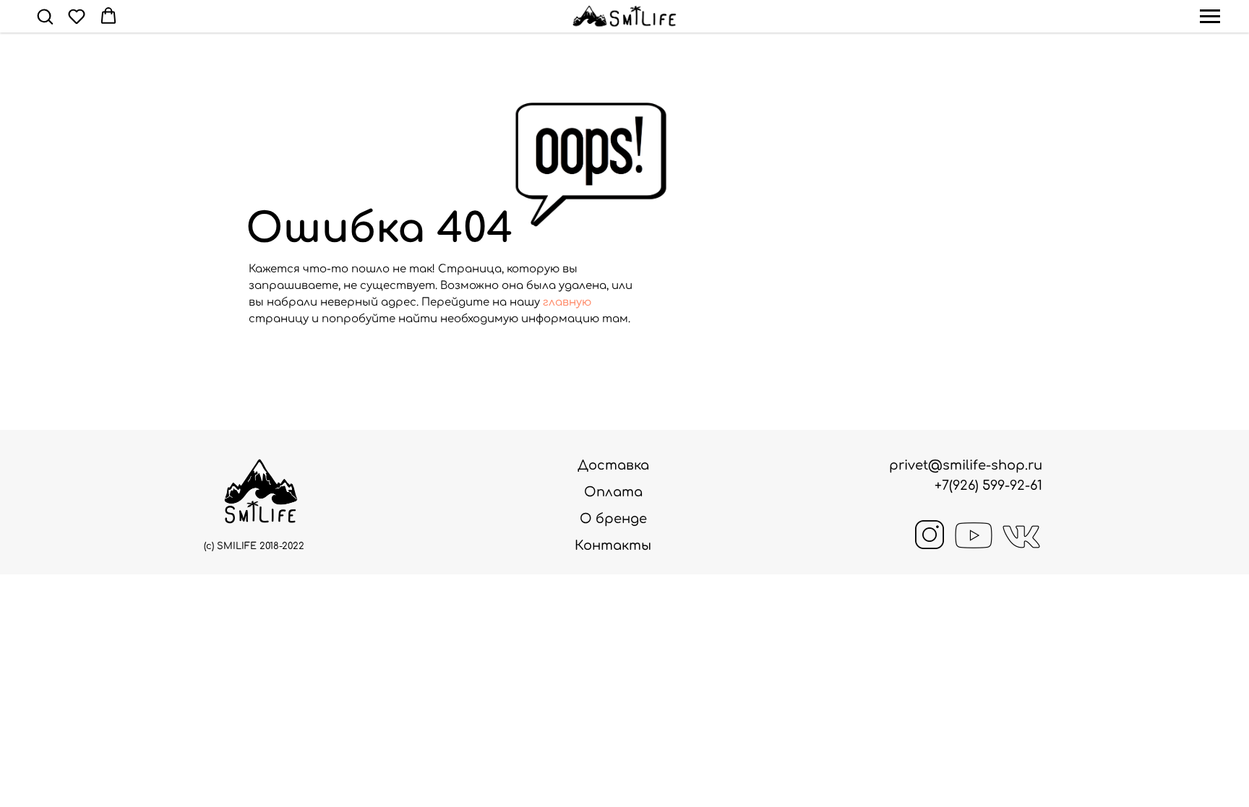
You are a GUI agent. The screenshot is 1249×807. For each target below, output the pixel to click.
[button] (44, 16)
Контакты (613, 545)
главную (567, 302)
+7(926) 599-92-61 (988, 485)
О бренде (613, 519)
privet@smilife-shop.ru (965, 465)
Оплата (613, 492)
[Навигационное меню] (1210, 16)
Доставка (613, 465)
